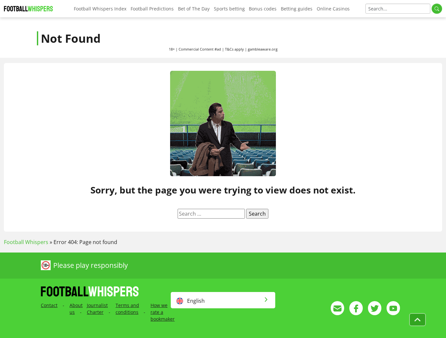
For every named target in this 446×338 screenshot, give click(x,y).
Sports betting (229, 9)
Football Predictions (152, 9)
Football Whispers (26, 242)
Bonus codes (263, 9)
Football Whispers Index (100, 9)
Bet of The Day (194, 9)
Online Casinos (333, 9)
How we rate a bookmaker (163, 312)
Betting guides (296, 9)
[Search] (437, 9)
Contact (49, 305)
